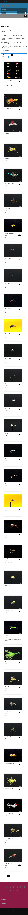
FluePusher (7, 5)
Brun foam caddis (8, 558)
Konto (6, 1)
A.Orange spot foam (9, 108)
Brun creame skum (9, 533)
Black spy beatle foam (9, 408)
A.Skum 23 (7, 133)
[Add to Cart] (19, 81)
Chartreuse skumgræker (10, 661)
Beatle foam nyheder (9, 233)
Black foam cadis (8, 333)
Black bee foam (8, 283)
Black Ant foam (8, 258)
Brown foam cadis (9, 508)
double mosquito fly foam (10, 788)
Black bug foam (8, 308)
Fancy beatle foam (9, 863)
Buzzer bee (7, 585)
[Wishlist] (5, 13)
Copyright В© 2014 (9, 910)
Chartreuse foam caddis (10, 635)
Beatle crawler (8, 208)
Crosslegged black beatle (10, 711)
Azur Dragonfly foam (9, 183)
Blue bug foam (8, 458)
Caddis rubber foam (9, 610)
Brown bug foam (8, 483)
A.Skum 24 (7, 158)
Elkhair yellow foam (9, 838)
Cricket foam (8, 686)
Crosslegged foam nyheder (10, 763)
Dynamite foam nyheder (10, 813)
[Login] (2, 13)
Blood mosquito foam (9, 433)
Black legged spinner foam (10, 383)
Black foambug (8, 358)
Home (2, 22)
